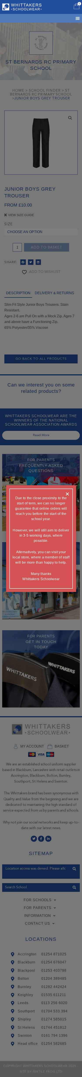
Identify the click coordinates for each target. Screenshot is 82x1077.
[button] (67, 494)
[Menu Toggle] (72, 18)
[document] (41, 538)
